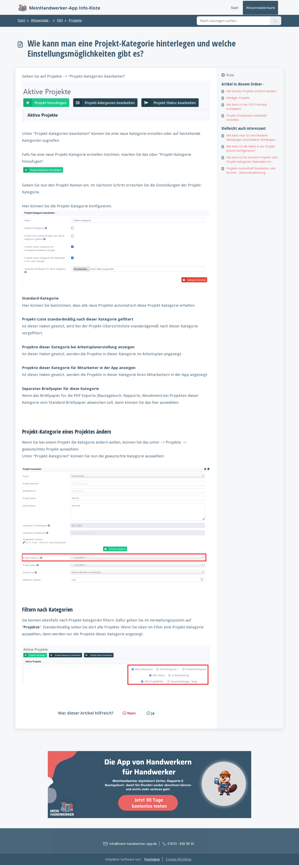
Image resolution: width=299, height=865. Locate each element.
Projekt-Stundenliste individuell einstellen (246, 118)
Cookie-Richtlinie (178, 859)
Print (230, 75)
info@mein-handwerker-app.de (133, 843)
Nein (131, 713)
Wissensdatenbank (260, 7)
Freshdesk (152, 859)
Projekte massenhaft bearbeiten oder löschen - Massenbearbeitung (251, 170)
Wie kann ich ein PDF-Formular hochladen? (246, 107)
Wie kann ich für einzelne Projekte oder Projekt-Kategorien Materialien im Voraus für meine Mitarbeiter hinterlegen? (252, 159)
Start (234, 7)
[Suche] (275, 20)
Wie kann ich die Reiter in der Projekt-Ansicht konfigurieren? (251, 148)
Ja (153, 713)
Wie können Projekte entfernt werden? (251, 91)
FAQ (60, 20)
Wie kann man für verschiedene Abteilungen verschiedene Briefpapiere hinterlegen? (251, 137)
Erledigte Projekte (238, 98)
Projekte (75, 20)
